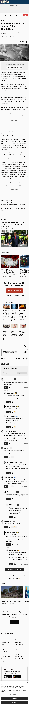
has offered (9, 107)
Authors (3, 654)
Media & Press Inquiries (20, 651)
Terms (3, 658)
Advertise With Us (5, 651)
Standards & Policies (20, 656)
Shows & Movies (5, 642)
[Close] (27, 682)
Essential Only (14, 698)
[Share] (26, 42)
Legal (16, 649)
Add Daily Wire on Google (15, 67)
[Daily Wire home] (14, 15)
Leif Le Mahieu (4, 36)
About (2, 649)
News (2, 639)
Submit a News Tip (19, 658)
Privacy (3, 661)
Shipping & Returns (19, 654)
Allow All (14, 702)
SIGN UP (25, 15)
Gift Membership (19, 644)
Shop (2, 644)
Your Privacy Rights (19, 647)
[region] (14, 693)
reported (6, 88)
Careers (17, 639)
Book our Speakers (5, 656)
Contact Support (19, 642)
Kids (2, 647)
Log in (22, 295)
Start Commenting (14, 290)
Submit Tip (14, 621)
